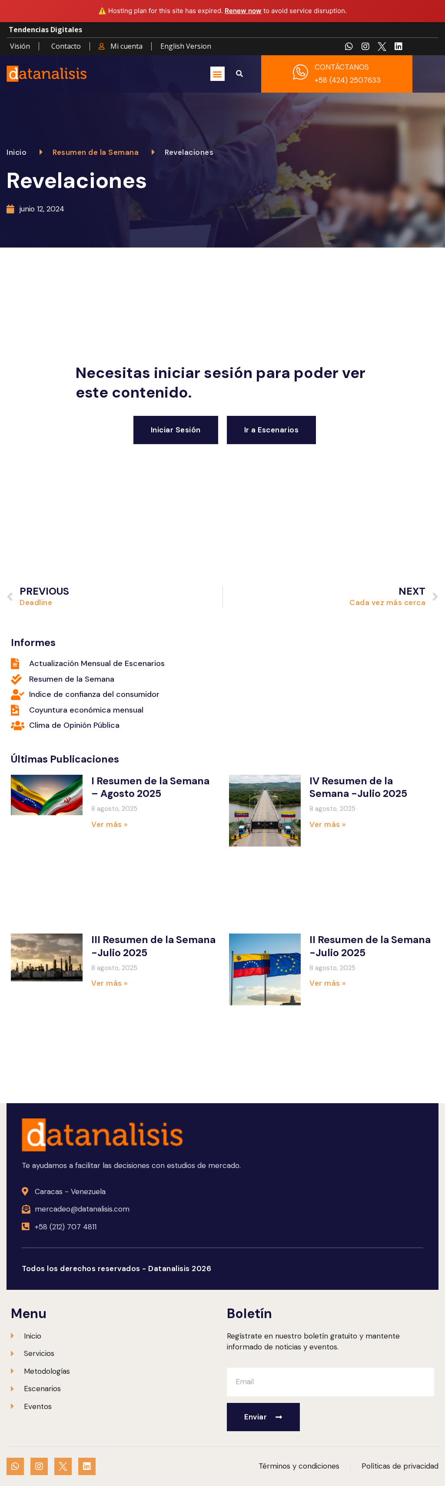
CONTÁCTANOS (342, 67)
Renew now (243, 11)
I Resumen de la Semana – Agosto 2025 (150, 787)
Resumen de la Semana (96, 152)
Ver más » (109, 824)
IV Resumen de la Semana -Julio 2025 (358, 787)
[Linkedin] (398, 46)
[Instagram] (365, 46)
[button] (217, 74)
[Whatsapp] (349, 46)
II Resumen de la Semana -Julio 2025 (370, 946)
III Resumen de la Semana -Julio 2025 (153, 946)
